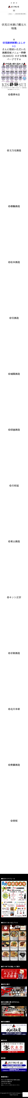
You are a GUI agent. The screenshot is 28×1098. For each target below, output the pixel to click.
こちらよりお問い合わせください (12, 1085)
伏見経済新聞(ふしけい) (14, 44)
